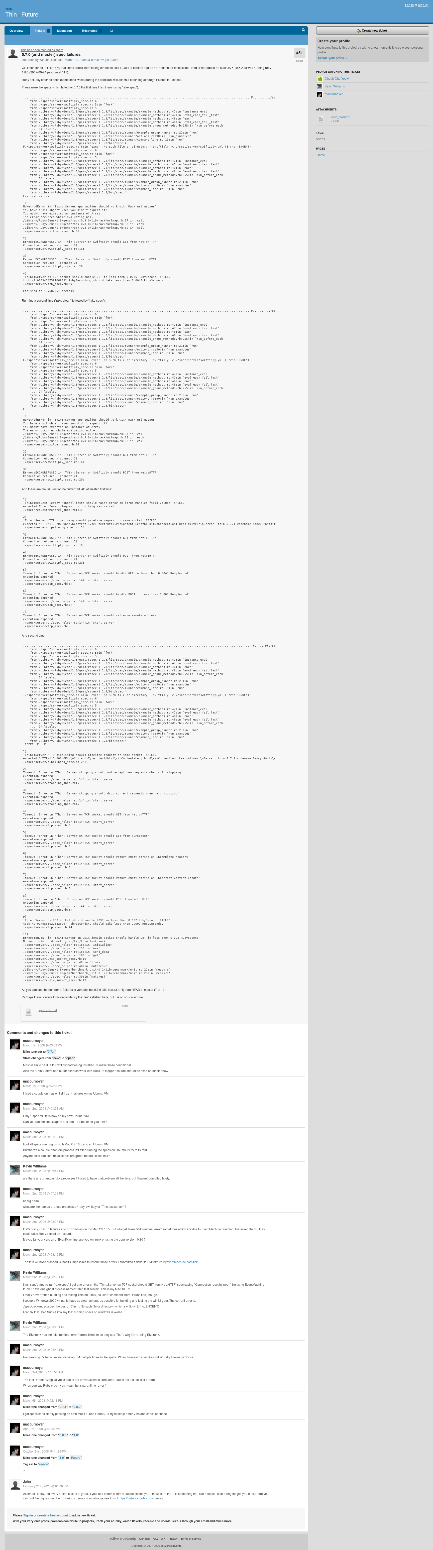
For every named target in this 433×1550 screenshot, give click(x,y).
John (27, 1481)
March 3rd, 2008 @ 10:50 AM (43, 1372)
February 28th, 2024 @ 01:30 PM (45, 1486)
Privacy (173, 1538)
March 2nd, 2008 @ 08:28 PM (43, 1221)
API (163, 1538)
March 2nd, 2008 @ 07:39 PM (43, 1193)
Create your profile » (332, 58)
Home (321, 155)
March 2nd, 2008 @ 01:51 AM (43, 1108)
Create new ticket (374, 30)
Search (303, 30)
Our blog (144, 1538)
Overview (16, 30)
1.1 (111, 30)
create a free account (52, 1515)
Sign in (28, 1515)
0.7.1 (51, 1051)
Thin (8, 9)
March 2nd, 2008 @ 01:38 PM (43, 1136)
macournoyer (33, 1040)
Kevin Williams (35, 1166)
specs (43, 1464)
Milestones (87, 30)
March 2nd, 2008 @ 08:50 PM (43, 1277)
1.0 (76, 1435)
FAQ (155, 1538)
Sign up (423, 5)
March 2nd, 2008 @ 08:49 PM (43, 1349)
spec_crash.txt (48, 1010)
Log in (409, 5)
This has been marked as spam (42, 50)
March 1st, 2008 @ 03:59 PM (42, 1045)
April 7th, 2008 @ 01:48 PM (41, 1428)
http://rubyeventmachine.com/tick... (176, 1262)
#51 (299, 52)
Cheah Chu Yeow (336, 78)
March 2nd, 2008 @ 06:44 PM (43, 1170)
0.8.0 (77, 1406)
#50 (57, 67)
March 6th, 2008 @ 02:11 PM (43, 1400)
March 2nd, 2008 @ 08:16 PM (43, 1254)
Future (29, 14)
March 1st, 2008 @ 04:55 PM (42, 1086)
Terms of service (191, 1538)
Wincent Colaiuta (51, 59)
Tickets (37, 30)
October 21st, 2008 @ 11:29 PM (44, 1451)
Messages (64, 30)
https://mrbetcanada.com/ (136, 1498)
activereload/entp (123, 1538)
